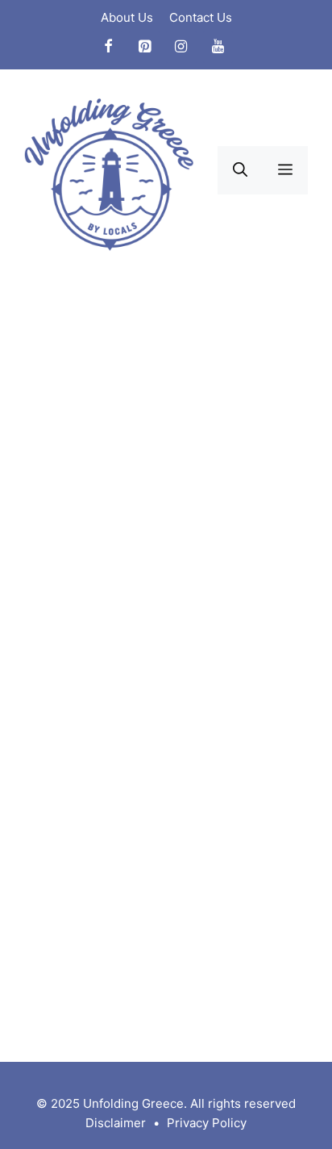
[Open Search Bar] (240, 170)
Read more (69, 963)
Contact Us (200, 17)
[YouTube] (218, 47)
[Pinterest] (144, 47)
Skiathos (73, 1024)
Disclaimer (115, 1122)
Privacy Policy (207, 1122)
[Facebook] (108, 47)
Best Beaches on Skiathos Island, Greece (140, 400)
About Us (127, 17)
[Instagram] (181, 47)
